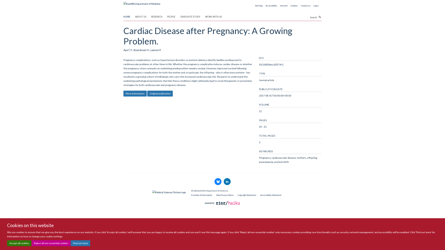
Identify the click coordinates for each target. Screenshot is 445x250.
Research (156, 16)
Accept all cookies (19, 243)
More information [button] (135, 93)
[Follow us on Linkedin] (227, 181)
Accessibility (271, 6)
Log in (316, 6)
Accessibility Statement (270, 195)
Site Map (259, 6)
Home (126, 16)
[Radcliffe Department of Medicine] (141, 2)
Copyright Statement (247, 195)
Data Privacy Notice (225, 195)
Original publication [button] (160, 93)
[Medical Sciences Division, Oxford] (154, 191)
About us (140, 16)
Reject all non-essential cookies (51, 243)
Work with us (213, 16)
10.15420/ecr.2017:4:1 (271, 64)
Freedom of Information (201, 195)
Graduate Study (190, 16)
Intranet (284, 6)
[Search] (320, 17)
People (171, 16)
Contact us (305, 6)
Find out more (80, 243)
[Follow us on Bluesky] (218, 181)
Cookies (294, 6)
